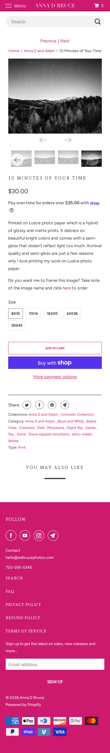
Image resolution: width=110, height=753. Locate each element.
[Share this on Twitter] (26, 405)
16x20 (52, 313)
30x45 (17, 325)
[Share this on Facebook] (39, 405)
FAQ (10, 591)
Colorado (27, 428)
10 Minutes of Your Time (47, 177)
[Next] (67, 140)
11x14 (33, 313)
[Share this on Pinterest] (51, 405)
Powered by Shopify (23, 704)
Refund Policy (23, 617)
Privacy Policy (23, 604)
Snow (22, 434)
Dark (41, 428)
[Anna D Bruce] (55, 5)
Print (22, 447)
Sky (11, 434)
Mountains (56, 428)
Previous (48, 40)
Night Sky (75, 428)
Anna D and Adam (39, 50)
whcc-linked (82, 434)
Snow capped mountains (49, 434)
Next (65, 40)
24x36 (72, 313)
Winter (13, 441)
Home (13, 50)
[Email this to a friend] (64, 405)
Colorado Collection (77, 414)
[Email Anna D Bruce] (54, 535)
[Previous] (42, 140)
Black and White (71, 421)
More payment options (55, 376)
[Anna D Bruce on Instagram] (40, 535)
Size (12, 302)
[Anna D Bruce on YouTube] (25, 535)
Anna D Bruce (32, 697)
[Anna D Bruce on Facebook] (12, 535)
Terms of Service (26, 631)
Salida (90, 428)
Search (14, 578)
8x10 (15, 313)
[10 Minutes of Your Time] (55, 96)
